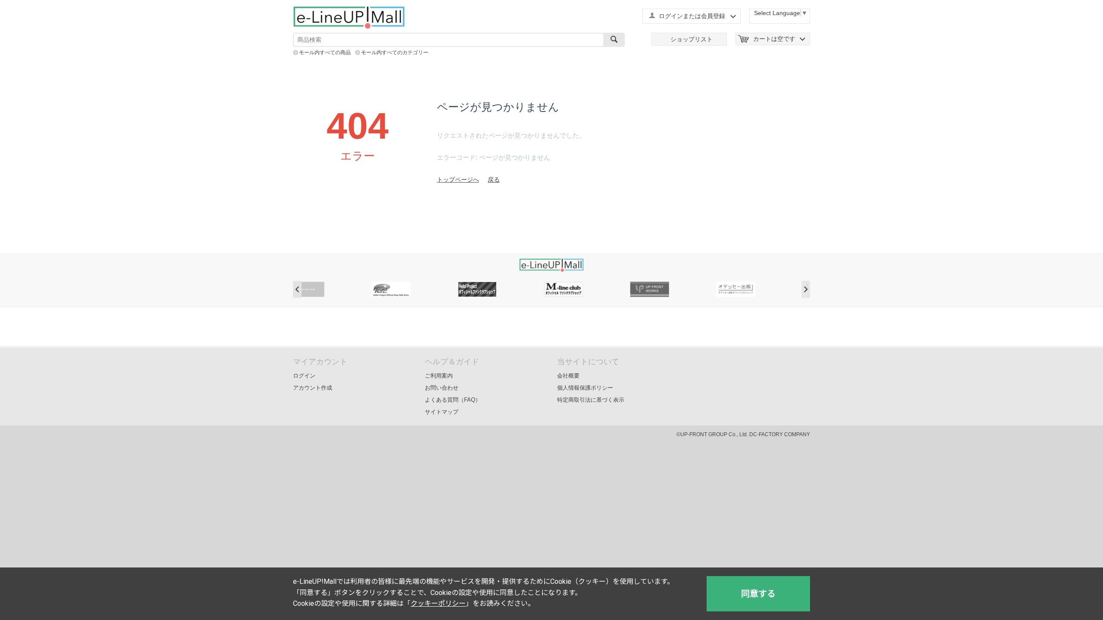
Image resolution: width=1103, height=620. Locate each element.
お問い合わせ (441, 387)
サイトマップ (441, 412)
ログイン (304, 375)
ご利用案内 (439, 375)
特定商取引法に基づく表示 (590, 400)
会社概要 (568, 375)
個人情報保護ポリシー (585, 387)
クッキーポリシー (438, 603)
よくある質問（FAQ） (453, 400)
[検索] (614, 40)
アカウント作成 (312, 387)
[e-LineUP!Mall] (349, 17)
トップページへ (458, 179)
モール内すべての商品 (325, 53)
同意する (758, 594)
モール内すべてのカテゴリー (394, 53)
